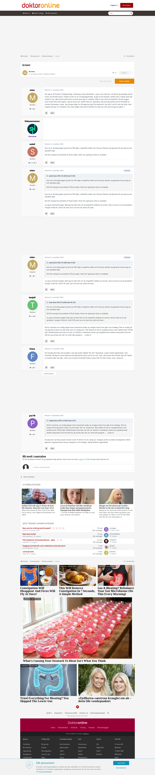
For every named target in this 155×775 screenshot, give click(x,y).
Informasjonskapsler (97, 713)
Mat (79, 739)
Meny (26, 13)
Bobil (116, 757)
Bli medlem (127, 5)
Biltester (118, 747)
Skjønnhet (100, 747)
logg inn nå (83, 459)
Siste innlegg (38, 13)
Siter (52, 113)
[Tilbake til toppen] (77, 706)
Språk (48, 713)
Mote (98, 739)
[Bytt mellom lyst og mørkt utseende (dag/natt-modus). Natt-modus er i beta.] (108, 713)
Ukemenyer (82, 744)
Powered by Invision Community (77, 716)
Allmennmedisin (49, 74)
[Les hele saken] (39, 497)
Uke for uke (45, 754)
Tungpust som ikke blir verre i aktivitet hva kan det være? (44, 546)
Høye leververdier (29, 534)
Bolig (25, 739)
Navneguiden (46, 751)
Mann (98, 751)
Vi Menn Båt (119, 751)
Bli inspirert (27, 747)
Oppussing (27, 751)
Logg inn (114, 5)
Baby (43, 757)
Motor (117, 739)
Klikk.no (86, 734)
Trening (83, 727)
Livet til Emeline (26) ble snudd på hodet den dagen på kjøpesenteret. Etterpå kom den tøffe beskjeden (76, 508)
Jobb (61, 751)
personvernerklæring (45, 772)
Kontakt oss (83, 713)
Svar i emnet (124, 81)
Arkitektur (26, 744)
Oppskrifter (82, 747)
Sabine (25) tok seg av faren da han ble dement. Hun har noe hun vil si (38, 507)
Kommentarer (65, 744)
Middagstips (82, 757)
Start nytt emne (105, 81)
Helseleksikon (63, 727)
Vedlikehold (27, 757)
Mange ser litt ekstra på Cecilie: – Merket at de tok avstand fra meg (114, 507)
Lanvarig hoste (28, 552)
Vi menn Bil (119, 744)
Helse (53, 727)
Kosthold (74, 727)
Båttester (118, 754)
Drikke (80, 754)
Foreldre (45, 739)
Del (115, 73)
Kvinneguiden (66, 739)
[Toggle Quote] (48, 176)
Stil (97, 744)
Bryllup (99, 754)
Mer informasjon (121, 768)
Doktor (77, 723)
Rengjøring (27, 754)
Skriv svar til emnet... (43, 467)
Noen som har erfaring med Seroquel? (36, 528)
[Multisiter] (46, 113)
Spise (80, 751)
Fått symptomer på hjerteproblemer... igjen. (39, 540)
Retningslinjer (52, 13)
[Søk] (131, 13)
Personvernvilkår (71, 713)
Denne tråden (123, 13)
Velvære (91, 727)
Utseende (58, 713)
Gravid (43, 747)
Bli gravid (44, 744)
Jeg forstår (121, 763)
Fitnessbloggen (103, 727)
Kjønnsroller (64, 747)
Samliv (62, 754)
